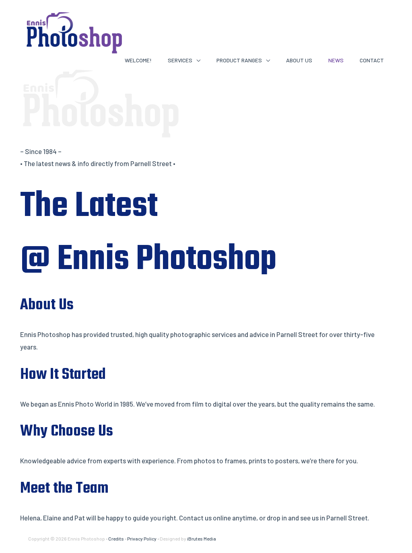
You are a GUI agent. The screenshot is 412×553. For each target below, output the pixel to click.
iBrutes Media (201, 538)
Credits (116, 538)
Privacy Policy (142, 538)
